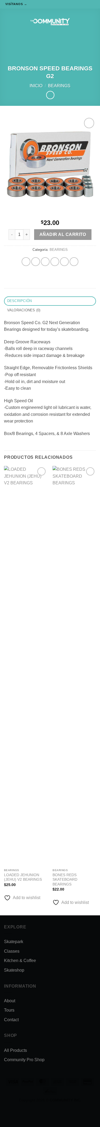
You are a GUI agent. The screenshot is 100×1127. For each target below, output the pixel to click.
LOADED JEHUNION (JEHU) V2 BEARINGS (23, 877)
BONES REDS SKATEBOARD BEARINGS (65, 879)
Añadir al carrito (62, 234)
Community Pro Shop (24, 1059)
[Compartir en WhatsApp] (26, 261)
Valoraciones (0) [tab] (24, 310)
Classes (11, 951)
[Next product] (50, 95)
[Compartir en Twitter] (45, 261)
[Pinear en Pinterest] (64, 261)
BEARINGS (59, 85)
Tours (9, 1010)
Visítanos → (16, 4)
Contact (11, 1019)
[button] (9, 22)
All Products (15, 1050)
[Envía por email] (54, 261)
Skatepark (13, 941)
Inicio (36, 85)
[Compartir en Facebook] (35, 261)
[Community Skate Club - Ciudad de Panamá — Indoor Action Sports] (50, 21)
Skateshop (14, 970)
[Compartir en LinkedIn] (74, 261)
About (9, 1001)
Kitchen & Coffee (20, 960)
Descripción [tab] (19, 301)
